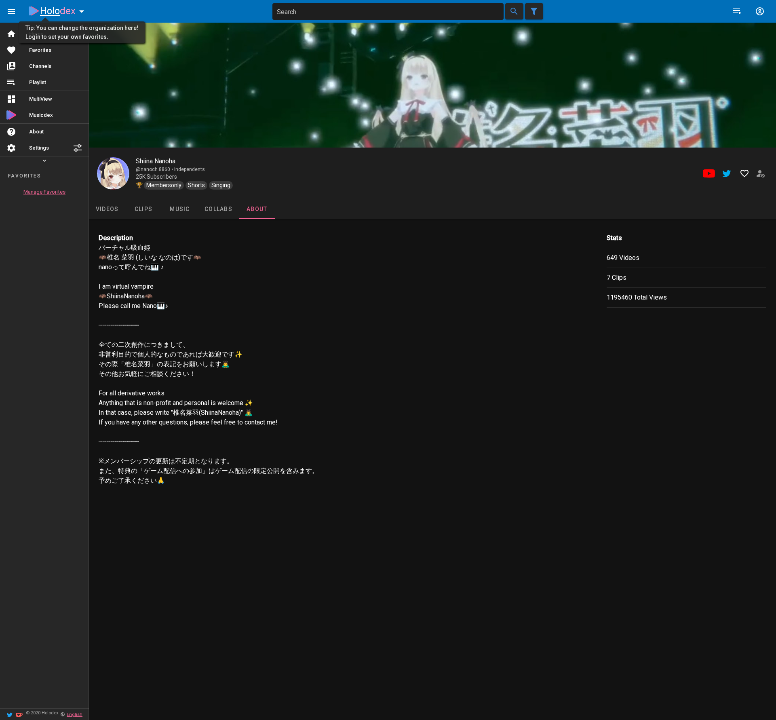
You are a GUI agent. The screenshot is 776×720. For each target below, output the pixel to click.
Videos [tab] (107, 209)
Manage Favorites (44, 192)
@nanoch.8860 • (155, 169)
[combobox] (388, 11)
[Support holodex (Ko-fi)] (19, 714)
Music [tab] (180, 209)
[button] (77, 148)
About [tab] (257, 209)
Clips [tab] (143, 209)
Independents (189, 169)
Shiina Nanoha (155, 161)
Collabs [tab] (218, 209)
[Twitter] (9, 714)
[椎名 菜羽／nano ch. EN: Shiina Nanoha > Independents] (113, 173)
